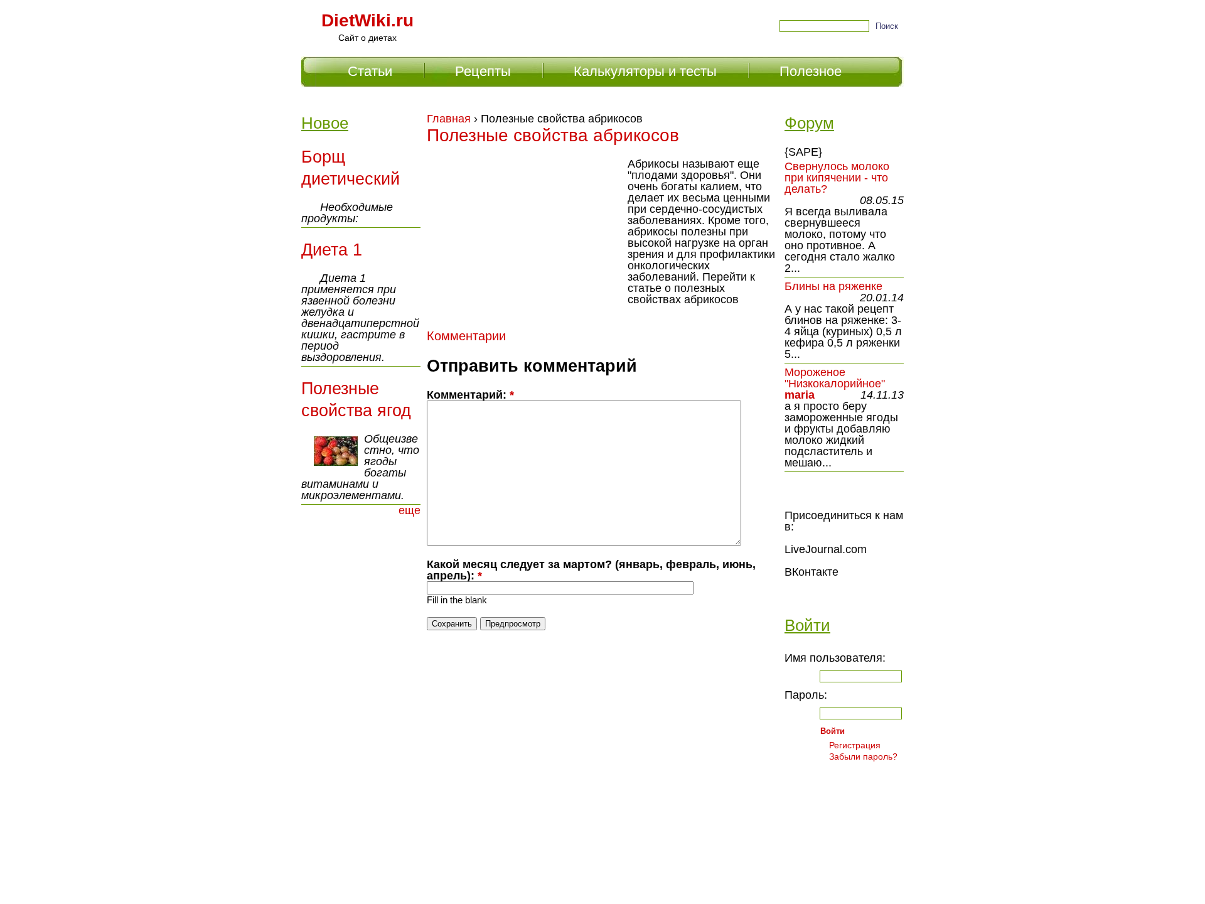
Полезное (810, 71)
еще (409, 510)
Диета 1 (331, 249)
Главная (449, 118)
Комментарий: (470, 395)
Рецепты (483, 71)
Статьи (370, 71)
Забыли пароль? (863, 756)
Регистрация (855, 745)
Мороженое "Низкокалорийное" (835, 378)
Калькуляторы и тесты (645, 71)
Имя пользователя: (835, 658)
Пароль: (806, 695)
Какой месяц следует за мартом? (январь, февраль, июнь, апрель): (591, 570)
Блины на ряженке (833, 286)
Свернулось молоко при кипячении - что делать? (837, 177)
